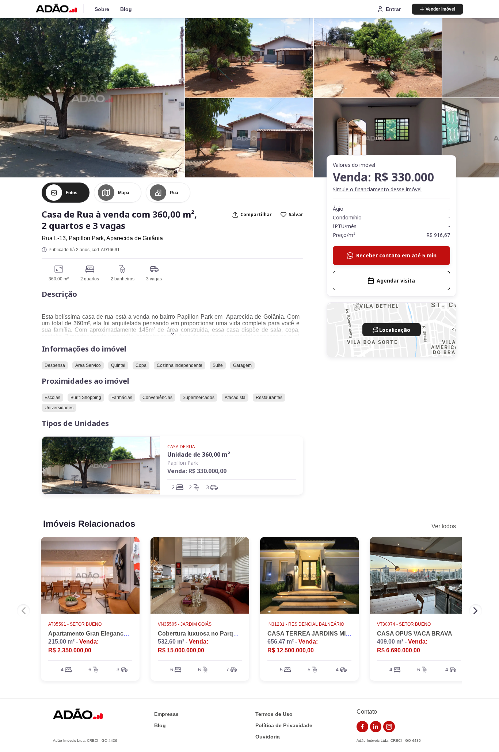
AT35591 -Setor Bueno (75, 624)
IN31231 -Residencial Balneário (305, 624)
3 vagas (154, 278)
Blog (126, 9)
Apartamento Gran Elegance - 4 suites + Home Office (120, 633)
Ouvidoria (267, 737)
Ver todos (443, 526)
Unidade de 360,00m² (198, 454)
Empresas (166, 714)
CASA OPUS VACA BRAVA (414, 633)
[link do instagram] (389, 727)
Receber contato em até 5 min (396, 255)
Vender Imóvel (440, 9)
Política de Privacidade (283, 725)
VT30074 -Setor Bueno (404, 624)
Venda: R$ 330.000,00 (196, 471)
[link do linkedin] (376, 727)
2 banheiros (122, 278)
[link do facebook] (362, 727)
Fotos (71, 192)
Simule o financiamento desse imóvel (377, 189)
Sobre (102, 9)
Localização (394, 329)
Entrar (393, 9)
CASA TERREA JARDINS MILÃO (312, 633)
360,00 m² (59, 278)
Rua (174, 192)
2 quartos (89, 278)
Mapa (123, 192)
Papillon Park (182, 462)
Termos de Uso (274, 714)
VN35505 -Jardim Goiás (185, 624)
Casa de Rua (181, 447)
